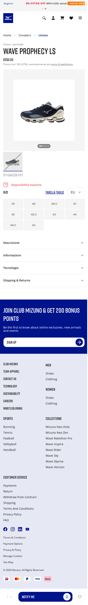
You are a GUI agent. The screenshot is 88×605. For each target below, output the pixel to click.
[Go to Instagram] (13, 529)
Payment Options (13, 543)
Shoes (50, 373)
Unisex (43, 35)
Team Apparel (11, 371)
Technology (10, 386)
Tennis (7, 432)
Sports (8, 418)
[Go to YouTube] (27, 529)
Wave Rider (53, 450)
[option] (13, 161)
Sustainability (11, 394)
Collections (54, 418)
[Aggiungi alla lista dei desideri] (80, 597)
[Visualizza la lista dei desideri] (71, 18)
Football (8, 438)
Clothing (51, 379)
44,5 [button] (13, 225)
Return (8, 491)
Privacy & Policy (12, 550)
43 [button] (54, 214)
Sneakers (25, 35)
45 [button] (33, 225)
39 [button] (13, 204)
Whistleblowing (12, 408)
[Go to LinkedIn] (20, 529)
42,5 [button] (34, 214)
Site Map (8, 562)
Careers (8, 401)
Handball (9, 450)
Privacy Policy (12, 514)
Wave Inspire (54, 444)
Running (9, 427)
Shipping (9, 503)
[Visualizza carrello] (62, 18)
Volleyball (9, 444)
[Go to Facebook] (5, 529)
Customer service (15, 477)
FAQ (6, 520)
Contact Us (9, 379)
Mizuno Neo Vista (58, 427)
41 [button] (75, 204)
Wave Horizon (55, 467)
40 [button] (33, 204)
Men (48, 365)
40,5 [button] (54, 204)
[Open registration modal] (53, 18)
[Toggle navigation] (80, 18)
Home (7, 35)
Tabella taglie (54, 192)
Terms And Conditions (18, 509)
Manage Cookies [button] (12, 556)
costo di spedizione (62, 64)
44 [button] (75, 214)
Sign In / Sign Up (65, 3)
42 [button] (13, 214)
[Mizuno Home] (8, 17)
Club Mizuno (10, 364)
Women (50, 389)
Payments (10, 485)
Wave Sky (52, 455)
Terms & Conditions (14, 537)
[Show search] (44, 18)
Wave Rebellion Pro (59, 438)
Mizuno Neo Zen (57, 432)
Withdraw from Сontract (19, 497)
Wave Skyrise (54, 461)
